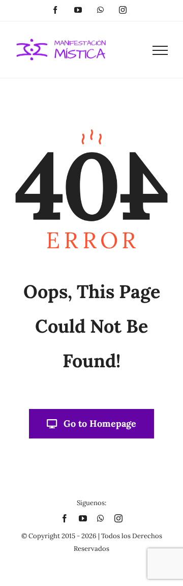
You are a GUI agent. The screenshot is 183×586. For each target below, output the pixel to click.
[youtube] (83, 518)
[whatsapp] (100, 518)
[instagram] (118, 518)
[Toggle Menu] (160, 50)
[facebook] (64, 518)
